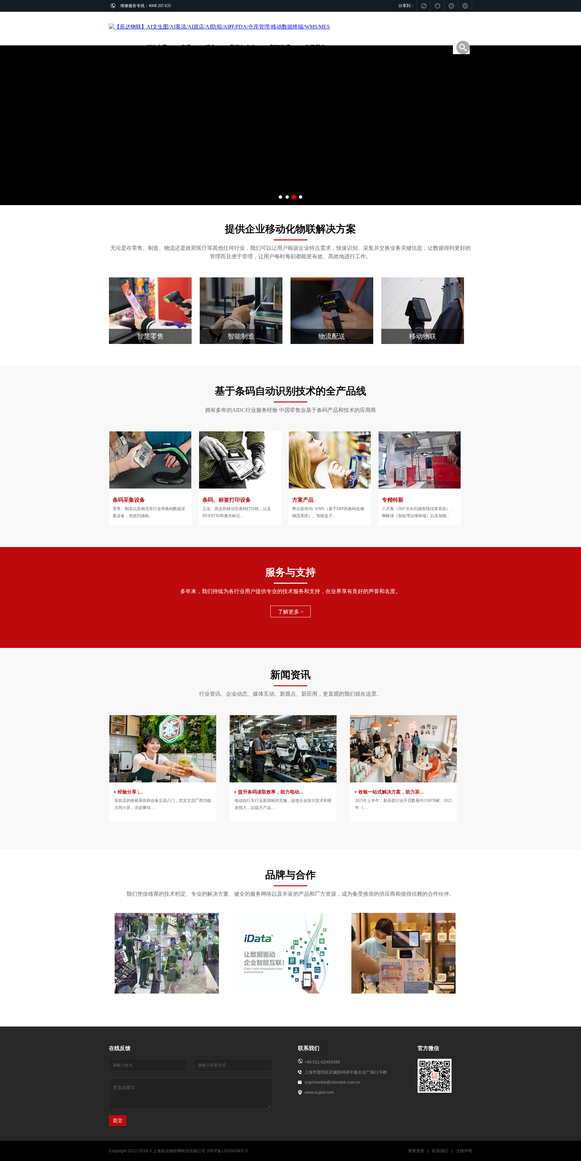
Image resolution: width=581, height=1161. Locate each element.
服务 (210, 47)
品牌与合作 (242, 47)
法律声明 (464, 1151)
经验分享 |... (130, 792)
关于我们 (315, 47)
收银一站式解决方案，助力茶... (391, 792)
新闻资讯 (280, 47)
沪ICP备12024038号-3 (227, 1151)
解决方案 (156, 47)
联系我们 (440, 1151)
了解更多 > (291, 612)
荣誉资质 (416, 1151)
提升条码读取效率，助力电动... (270, 792)
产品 (186, 47)
